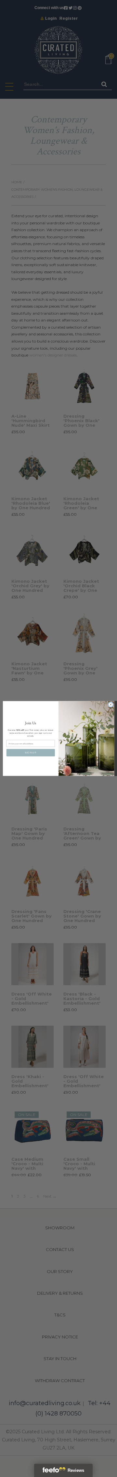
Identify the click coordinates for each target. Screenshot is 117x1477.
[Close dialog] (110, 704)
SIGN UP (30, 752)
